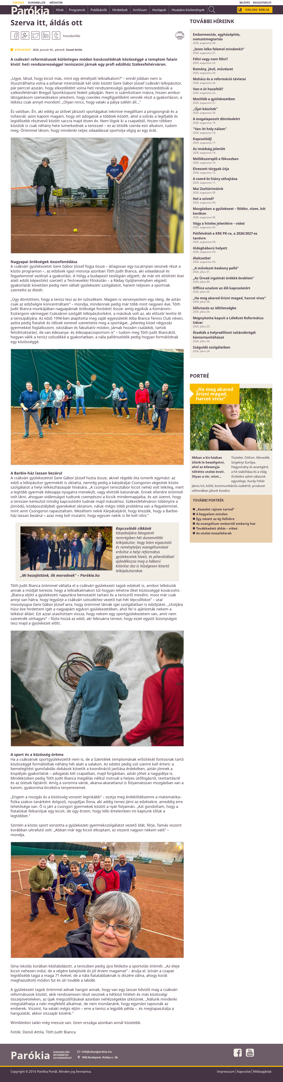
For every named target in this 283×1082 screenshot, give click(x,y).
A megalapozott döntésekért (216, 119)
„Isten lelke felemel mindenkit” (218, 49)
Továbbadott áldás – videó (216, 528)
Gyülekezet (22, 50)
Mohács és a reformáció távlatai (219, 79)
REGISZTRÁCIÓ (262, 2)
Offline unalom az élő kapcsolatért (221, 288)
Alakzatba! (202, 258)
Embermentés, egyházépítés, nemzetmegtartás (217, 37)
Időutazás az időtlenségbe (214, 308)
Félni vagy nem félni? (210, 59)
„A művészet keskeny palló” (216, 268)
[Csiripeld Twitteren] (35, 35)
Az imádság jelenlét (209, 149)
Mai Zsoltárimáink (208, 188)
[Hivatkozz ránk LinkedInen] (46, 35)
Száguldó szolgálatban (211, 347)
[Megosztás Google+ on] (25, 35)
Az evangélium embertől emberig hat (225, 523)
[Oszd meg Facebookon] (15, 35)
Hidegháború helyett (210, 248)
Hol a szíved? (203, 198)
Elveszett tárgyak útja (211, 168)
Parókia (30, 10)
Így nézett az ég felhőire (215, 519)
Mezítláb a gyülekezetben (214, 99)
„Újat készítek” (205, 109)
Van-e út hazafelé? (208, 89)
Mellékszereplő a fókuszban (216, 159)
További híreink (212, 21)
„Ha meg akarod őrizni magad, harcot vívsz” (229, 298)
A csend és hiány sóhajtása (215, 178)
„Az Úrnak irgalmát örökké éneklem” (223, 278)
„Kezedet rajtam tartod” (215, 509)
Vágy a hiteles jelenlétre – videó (219, 223)
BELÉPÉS (244, 2)
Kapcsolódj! (202, 139)
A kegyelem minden (212, 514)
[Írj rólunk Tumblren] (56, 35)
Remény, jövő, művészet (213, 69)
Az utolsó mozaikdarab (214, 533)
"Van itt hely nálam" (210, 129)
